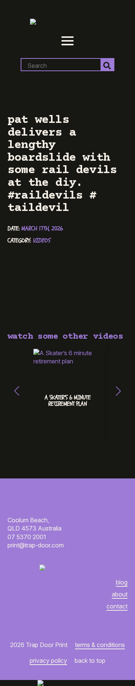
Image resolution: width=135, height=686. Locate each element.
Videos (41, 240)
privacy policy (48, 660)
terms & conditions (100, 645)
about (120, 594)
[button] (16, 391)
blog (122, 582)
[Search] (107, 65)
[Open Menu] (68, 41)
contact (117, 606)
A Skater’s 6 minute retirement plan (68, 401)
